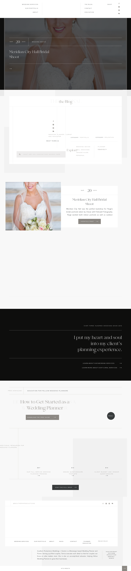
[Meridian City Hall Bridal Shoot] (65, 54)
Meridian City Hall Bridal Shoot (89, 202)
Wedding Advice (39, 42)
